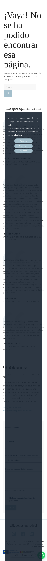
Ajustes (23, 150)
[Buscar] (8, 93)
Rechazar (23, 146)
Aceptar (23, 141)
